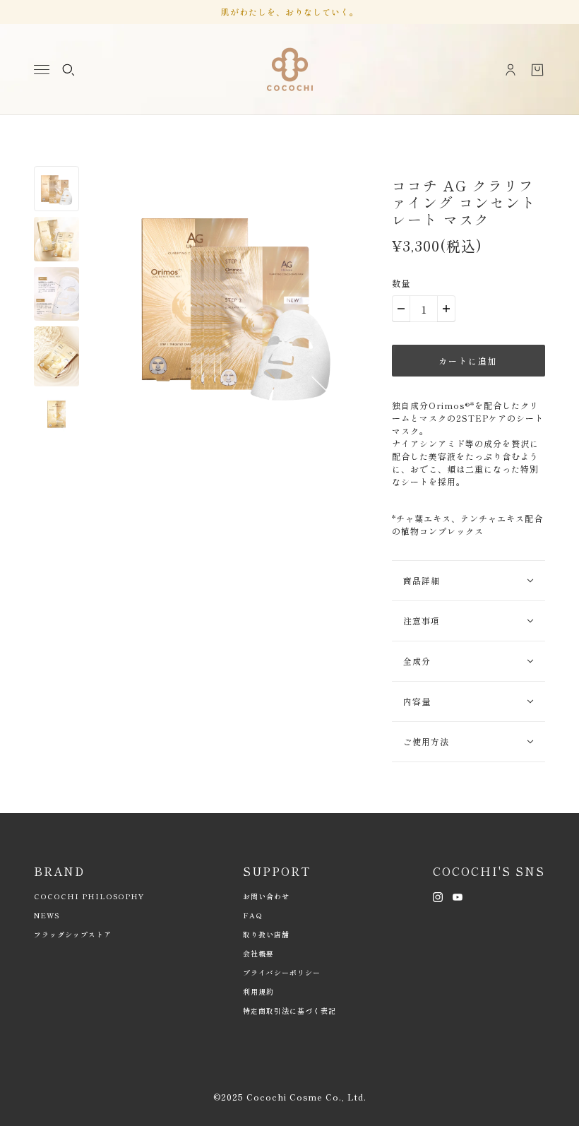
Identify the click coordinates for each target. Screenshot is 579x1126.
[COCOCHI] (290, 70)
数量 (401, 283)
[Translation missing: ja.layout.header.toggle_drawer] (41, 69)
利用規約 (258, 991)
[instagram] (437, 896)
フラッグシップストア (73, 934)
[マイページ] (510, 70)
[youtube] (457, 896)
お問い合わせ (266, 896)
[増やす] (446, 308)
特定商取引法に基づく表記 (289, 1010)
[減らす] (401, 308)
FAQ (253, 915)
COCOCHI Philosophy (89, 896)
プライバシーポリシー (282, 972)
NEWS (46, 915)
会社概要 (258, 953)
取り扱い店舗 (266, 934)
